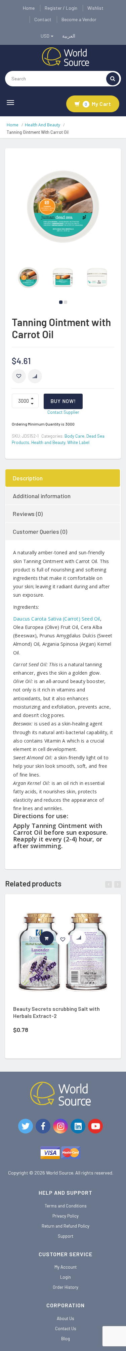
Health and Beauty (42, 125)
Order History (65, 1287)
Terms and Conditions (66, 1205)
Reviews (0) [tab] (28, 513)
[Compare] (82, 939)
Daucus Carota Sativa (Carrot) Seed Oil (56, 618)
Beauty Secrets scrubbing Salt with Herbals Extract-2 (56, 1012)
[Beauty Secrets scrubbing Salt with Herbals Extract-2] (63, 952)
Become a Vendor (78, 19)
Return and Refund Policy (65, 1226)
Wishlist (95, 8)
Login (65, 1277)
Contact (42, 19)
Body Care (74, 436)
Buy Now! (63, 401)
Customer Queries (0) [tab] (40, 531)
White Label (78, 442)
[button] (19, 376)
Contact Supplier (63, 412)
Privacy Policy (65, 1216)
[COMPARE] (35, 376)
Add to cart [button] (53, 938)
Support (65, 1236)
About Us (65, 1318)
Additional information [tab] (42, 496)
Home (29, 8)
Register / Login (61, 8)
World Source (59, 1173)
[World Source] (65, 56)
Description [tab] (28, 478)
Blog (65, 1338)
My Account (65, 1267)
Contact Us (65, 1328)
